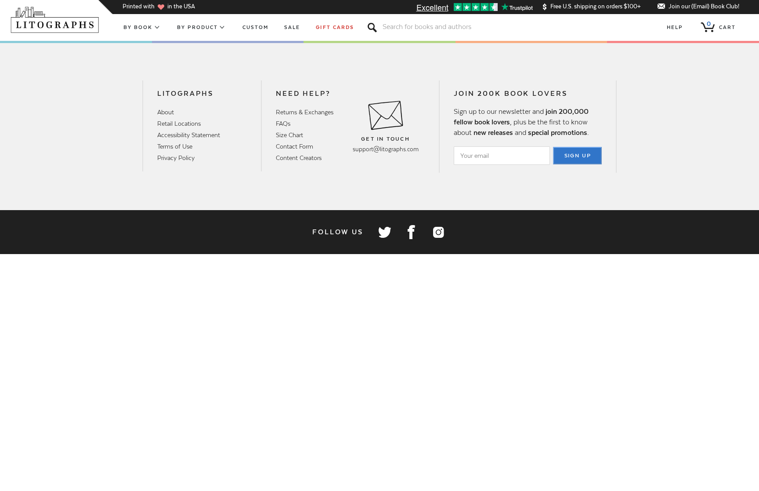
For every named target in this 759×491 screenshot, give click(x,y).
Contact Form (294, 146)
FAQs (283, 123)
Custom (255, 27)
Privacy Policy (176, 157)
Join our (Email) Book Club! (704, 6)
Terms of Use (174, 146)
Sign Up (578, 156)
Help (675, 27)
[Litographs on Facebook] (411, 232)
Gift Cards (335, 27)
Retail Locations (179, 123)
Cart (721, 25)
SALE (292, 27)
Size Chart (289, 134)
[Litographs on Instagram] (438, 232)
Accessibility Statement (188, 134)
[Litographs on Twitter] (384, 232)
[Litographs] (56, 20)
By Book (138, 27)
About (165, 112)
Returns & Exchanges (304, 112)
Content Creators (299, 157)
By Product (197, 27)
